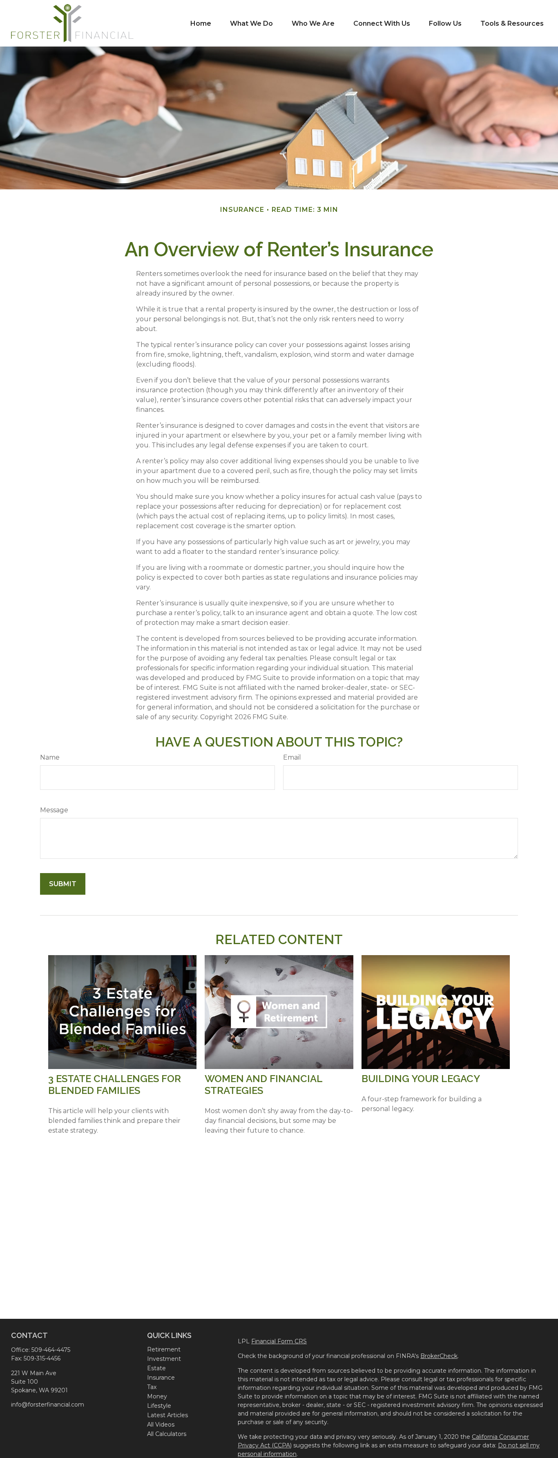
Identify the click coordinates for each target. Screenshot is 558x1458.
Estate (156, 1368)
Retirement (164, 1349)
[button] (200, 23)
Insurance (161, 1377)
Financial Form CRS (279, 1341)
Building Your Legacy (421, 1079)
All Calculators (166, 1434)
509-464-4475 (50, 1350)
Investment (164, 1358)
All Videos (160, 1424)
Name (50, 757)
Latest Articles (167, 1415)
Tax (151, 1387)
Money (157, 1396)
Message (54, 810)
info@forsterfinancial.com (47, 1404)
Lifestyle (159, 1405)
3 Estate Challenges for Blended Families (114, 1084)
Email (292, 757)
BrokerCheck (439, 1356)
